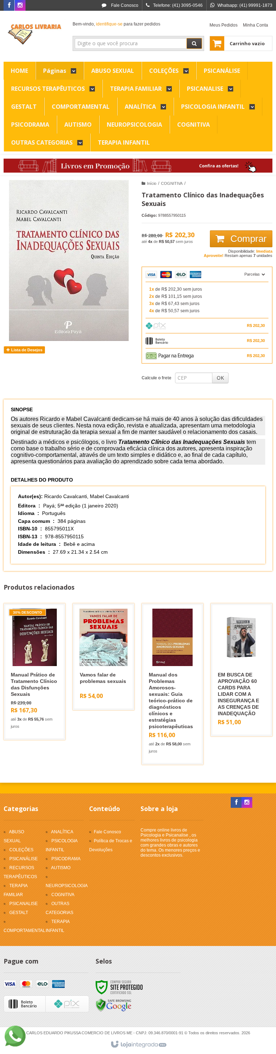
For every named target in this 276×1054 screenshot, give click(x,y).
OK (220, 377)
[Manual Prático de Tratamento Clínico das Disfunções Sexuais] (34, 671)
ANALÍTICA (62, 831)
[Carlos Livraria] (34, 34)
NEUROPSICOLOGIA (67, 885)
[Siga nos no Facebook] (9, 5)
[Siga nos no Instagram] (20, 5)
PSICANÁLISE (23, 858)
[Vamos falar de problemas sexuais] (103, 656)
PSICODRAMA (65, 858)
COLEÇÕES (21, 849)
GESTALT (18, 912)
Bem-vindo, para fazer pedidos (116, 24)
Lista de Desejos (26, 350)
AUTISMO (60, 867)
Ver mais (39, 702)
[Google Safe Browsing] (114, 1005)
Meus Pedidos (224, 25)
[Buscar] (194, 43)
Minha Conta (255, 25)
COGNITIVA (172, 183)
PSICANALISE (23, 903)
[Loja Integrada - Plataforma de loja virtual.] (138, 1044)
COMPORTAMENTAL (24, 930)
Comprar (247, 238)
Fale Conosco (124, 5)
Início (151, 183)
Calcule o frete (156, 377)
